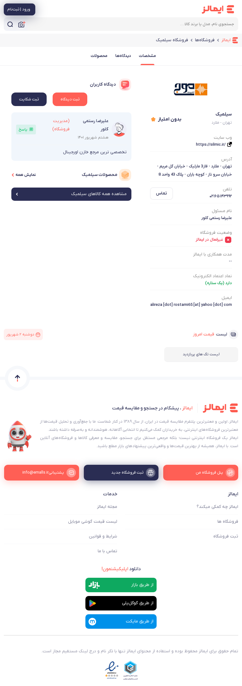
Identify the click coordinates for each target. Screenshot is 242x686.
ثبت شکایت (29, 99)
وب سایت (223, 138)
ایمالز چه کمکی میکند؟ (217, 507)
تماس (161, 193)
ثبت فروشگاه (225, 536)
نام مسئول (222, 211)
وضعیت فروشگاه (216, 233)
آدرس (226, 159)
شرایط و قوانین (103, 536)
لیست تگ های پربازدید (201, 354)
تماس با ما (107, 551)
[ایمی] (19, 436)
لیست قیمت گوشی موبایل (92, 522)
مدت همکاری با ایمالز (212, 254)
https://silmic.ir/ (211, 144)
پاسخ (23, 129)
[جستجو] (10, 24)
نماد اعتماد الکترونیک (212, 276)
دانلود (121, 569)
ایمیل (227, 298)
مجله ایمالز (107, 507)
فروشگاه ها (227, 522)
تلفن (227, 189)
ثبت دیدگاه (69, 99)
